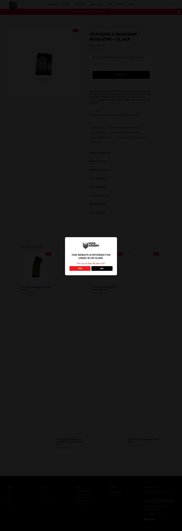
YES (80, 268)
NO (102, 268)
